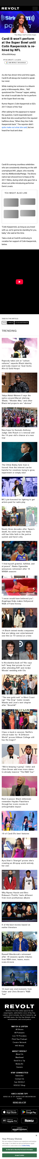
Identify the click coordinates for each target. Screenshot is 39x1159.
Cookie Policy (26, 1145)
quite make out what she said (14, 127)
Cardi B (10, 322)
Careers (19, 1067)
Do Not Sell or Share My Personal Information (19, 1149)
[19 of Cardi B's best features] (19, 821)
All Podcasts (19, 1033)
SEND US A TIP (19, 1102)
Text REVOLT (19, 1082)
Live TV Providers (19, 1036)
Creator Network (19, 1042)
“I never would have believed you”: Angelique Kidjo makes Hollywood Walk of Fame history (18, 601)
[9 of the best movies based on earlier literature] (19, 912)
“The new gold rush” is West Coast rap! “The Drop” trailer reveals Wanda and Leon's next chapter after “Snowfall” (18, 701)
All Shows (19, 1029)
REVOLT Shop (19, 1085)
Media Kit (19, 1064)
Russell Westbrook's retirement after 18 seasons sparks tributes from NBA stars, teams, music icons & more (17, 958)
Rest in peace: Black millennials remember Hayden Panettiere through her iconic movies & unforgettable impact (16, 803)
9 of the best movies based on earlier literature (16, 926)
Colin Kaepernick (21, 322)
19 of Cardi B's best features (15, 833)
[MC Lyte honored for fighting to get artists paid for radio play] (19, 487)
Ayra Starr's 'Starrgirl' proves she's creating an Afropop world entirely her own (18, 863)
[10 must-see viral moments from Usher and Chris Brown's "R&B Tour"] (19, 976)
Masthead (20, 1057)
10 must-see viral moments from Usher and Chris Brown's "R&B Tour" (17, 991)
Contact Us (19, 1079)
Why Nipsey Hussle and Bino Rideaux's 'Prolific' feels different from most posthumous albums (17, 895)
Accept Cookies (19, 1155)
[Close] (36, 1135)
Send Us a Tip (19, 1060)
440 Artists (19, 1045)
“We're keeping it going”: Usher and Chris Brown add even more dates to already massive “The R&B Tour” (18, 769)
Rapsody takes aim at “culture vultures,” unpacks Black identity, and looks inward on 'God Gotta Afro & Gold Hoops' (17, 364)
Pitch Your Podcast (19, 1039)
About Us (19, 1054)
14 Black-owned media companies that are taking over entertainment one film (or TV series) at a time (18, 633)
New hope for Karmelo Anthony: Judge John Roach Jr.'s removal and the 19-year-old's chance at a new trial (18, 434)
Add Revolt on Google (17, 62)
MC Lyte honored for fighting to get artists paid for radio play (18, 500)
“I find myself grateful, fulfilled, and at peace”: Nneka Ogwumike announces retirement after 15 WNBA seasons (18, 567)
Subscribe (19, 1075)
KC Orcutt (10, 60)
